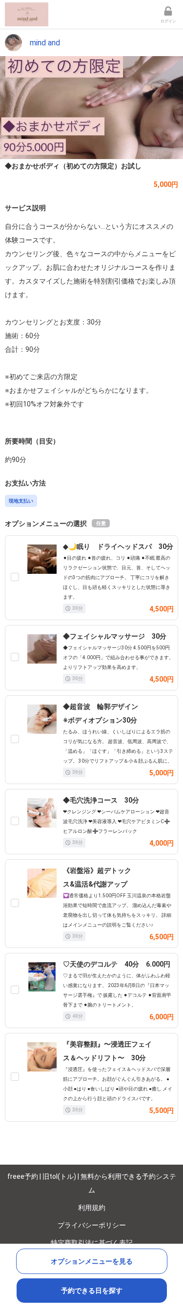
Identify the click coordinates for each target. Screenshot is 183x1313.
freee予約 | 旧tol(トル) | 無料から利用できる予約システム (91, 1183)
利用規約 (91, 1208)
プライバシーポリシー (92, 1225)
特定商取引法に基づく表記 (92, 1243)
